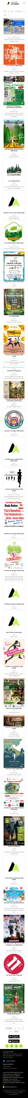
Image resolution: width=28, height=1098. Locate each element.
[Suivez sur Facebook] (7, 1046)
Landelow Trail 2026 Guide (14, 945)
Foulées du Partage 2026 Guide (14, 533)
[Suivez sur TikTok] (21, 1046)
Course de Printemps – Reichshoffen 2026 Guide (14, 106)
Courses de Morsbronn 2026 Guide (14, 489)
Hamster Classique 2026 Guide (14, 431)
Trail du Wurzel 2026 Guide (14, 65)
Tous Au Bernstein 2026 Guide (14, 243)
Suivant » (16, 1031)
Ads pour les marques (8, 1057)
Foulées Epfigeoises (14, 846)
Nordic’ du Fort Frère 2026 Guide (14, 213)
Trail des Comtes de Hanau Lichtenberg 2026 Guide (14, 400)
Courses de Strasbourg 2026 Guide (14, 355)
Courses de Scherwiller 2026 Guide (14, 727)
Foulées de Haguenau (14, 371)
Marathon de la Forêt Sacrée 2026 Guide (14, 150)
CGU (18, 1094)
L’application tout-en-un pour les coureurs (12, 1054)
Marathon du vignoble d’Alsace (14, 903)
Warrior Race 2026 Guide (14, 708)
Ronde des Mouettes (14, 1014)
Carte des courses (7, 1066)
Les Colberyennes (14, 181)
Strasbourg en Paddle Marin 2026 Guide (14, 460)
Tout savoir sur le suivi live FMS (10, 1068)
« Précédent (9, 1028)
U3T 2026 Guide (14, 316)
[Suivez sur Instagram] (12, 1046)
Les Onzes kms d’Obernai (14, 975)
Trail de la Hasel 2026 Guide (14, 769)
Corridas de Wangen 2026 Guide (14, 570)
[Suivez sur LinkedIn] (16, 1046)
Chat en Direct (10, 1061)
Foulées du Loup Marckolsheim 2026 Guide (14, 808)
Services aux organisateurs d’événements (12, 1055)
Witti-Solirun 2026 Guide (14, 632)
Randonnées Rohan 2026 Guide (14, 281)
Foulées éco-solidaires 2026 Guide (14, 667)
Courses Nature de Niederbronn (14, 34)
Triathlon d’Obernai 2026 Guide (14, 604)
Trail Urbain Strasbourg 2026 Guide (14, 878)
